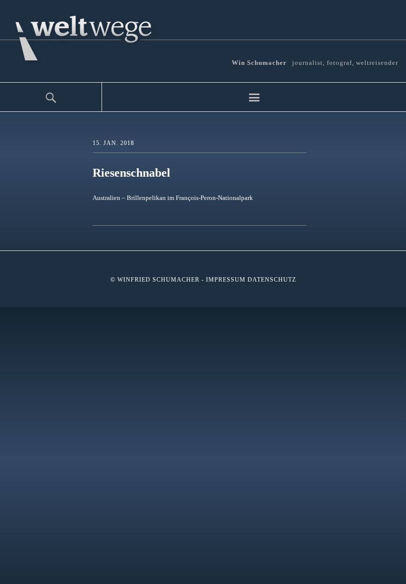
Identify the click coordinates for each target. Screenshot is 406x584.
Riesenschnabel (131, 172)
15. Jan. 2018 (113, 143)
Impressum (226, 279)
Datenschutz (272, 279)
